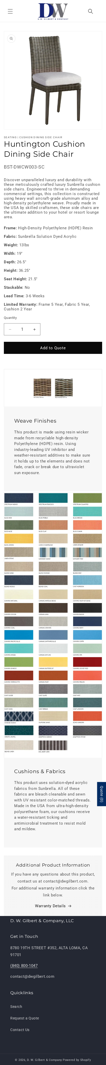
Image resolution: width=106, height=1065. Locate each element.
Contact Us (20, 1030)
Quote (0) (102, 794)
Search (16, 1007)
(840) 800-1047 (24, 965)
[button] (10, 11)
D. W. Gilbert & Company (44, 1060)
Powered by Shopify (77, 1060)
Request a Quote (24, 1018)
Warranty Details (50, 906)
